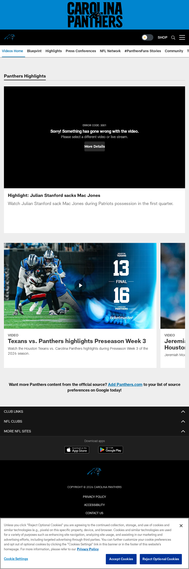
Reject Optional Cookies (160, 559)
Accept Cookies (121, 559)
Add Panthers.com (125, 384)
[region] (94, 543)
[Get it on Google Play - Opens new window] (110, 452)
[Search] (173, 37)
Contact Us (94, 513)
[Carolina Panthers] (94, 472)
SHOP (162, 37)
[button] (94, 146)
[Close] (181, 525)
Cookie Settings (16, 559)
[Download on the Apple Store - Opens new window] (77, 450)
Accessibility (94, 504)
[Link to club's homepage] (10, 35)
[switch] (147, 37)
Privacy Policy (94, 496)
